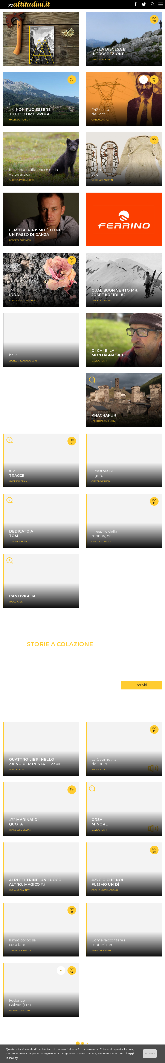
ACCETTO (149, 1053)
